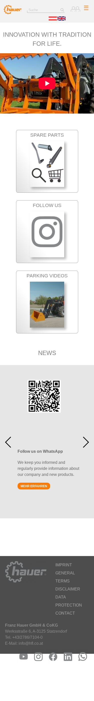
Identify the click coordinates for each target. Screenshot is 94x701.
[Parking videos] (47, 326)
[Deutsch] (52, 19)
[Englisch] (61, 19)
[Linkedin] (66, 663)
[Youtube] (22, 663)
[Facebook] (52, 663)
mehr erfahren (34, 486)
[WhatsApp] (81, 663)
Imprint (63, 565)
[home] (13, 13)
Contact (65, 613)
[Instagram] (37, 663)
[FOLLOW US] (47, 256)
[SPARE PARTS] (47, 185)
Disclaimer (67, 589)
